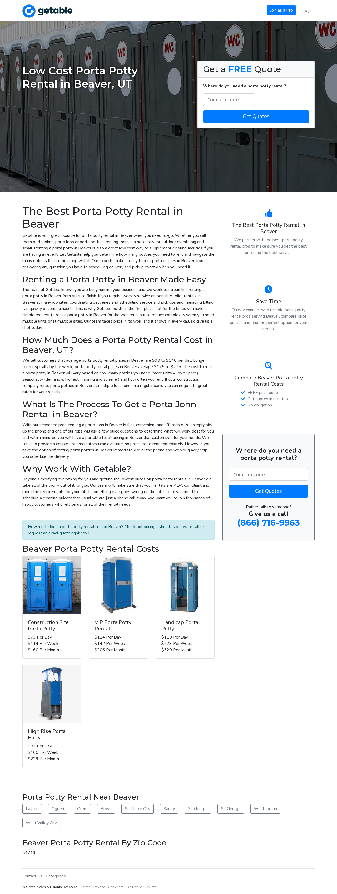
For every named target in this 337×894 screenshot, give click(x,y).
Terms (85, 887)
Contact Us (32, 876)
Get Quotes (256, 116)
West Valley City (41, 823)
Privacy (99, 887)
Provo (106, 809)
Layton (32, 809)
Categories (56, 876)
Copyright (115, 887)
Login (308, 10)
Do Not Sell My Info (142, 887)
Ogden (58, 809)
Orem (82, 809)
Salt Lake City (137, 809)
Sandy (169, 809)
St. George (198, 809)
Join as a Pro (281, 10)
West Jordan (265, 809)
